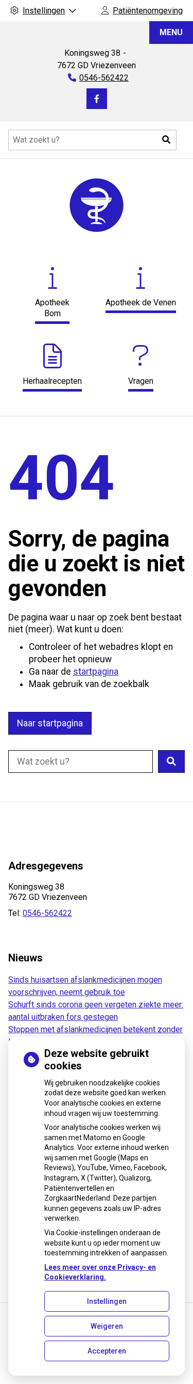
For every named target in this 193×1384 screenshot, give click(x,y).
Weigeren (107, 1326)
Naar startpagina (50, 723)
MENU (171, 32)
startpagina (95, 671)
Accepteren (106, 1351)
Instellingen (107, 1301)
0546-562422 (47, 913)
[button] (166, 140)
